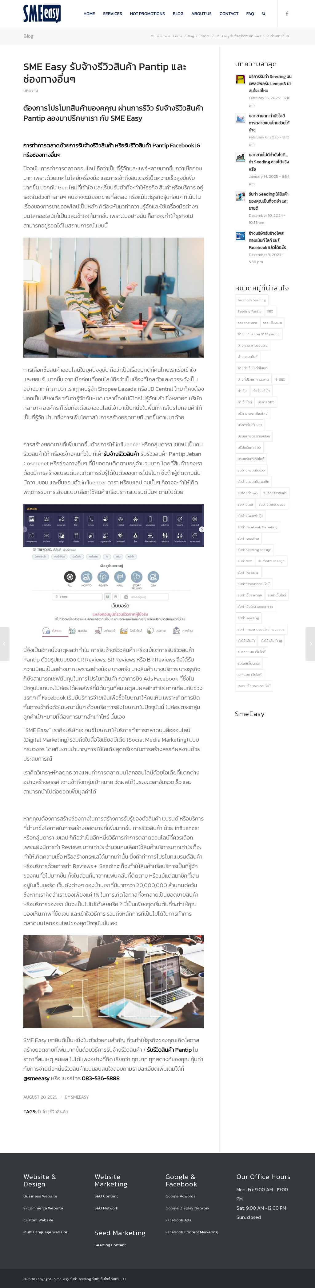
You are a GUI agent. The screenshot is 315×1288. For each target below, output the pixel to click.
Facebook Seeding (252, 299)
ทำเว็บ (242, 390)
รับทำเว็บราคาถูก (250, 595)
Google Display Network (187, 1208)
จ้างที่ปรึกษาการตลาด (253, 379)
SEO (270, 311)
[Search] (263, 14)
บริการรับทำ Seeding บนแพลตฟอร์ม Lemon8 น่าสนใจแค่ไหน (270, 83)
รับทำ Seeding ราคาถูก (254, 549)
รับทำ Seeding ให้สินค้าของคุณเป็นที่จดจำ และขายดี (269, 201)
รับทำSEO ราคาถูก (271, 561)
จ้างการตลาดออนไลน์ (253, 345)
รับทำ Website (248, 572)
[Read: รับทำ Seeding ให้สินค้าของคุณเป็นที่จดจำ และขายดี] (240, 196)
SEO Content (106, 1196)
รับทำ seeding (248, 538)
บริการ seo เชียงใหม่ (253, 413)
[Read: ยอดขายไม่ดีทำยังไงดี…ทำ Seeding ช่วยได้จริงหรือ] (240, 157)
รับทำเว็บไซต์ (277, 595)
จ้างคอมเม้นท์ (247, 356)
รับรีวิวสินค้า (246, 640)
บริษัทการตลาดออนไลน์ (254, 436)
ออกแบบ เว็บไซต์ (249, 674)
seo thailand (247, 322)
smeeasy (80, 1097)
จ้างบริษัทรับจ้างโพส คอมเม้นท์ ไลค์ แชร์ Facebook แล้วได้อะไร (267, 240)
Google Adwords (180, 1196)
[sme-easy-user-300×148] (42, 14)
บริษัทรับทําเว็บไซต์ (251, 458)
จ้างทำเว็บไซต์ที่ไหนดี (252, 368)
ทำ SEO (280, 379)
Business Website (40, 1196)
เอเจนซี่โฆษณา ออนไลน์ (254, 686)
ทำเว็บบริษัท (261, 390)
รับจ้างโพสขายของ (272, 504)
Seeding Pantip (249, 311)
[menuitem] (89, 14)
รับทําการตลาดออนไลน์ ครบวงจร (261, 629)
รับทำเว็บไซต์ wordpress (255, 606)
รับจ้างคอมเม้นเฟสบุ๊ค (253, 481)
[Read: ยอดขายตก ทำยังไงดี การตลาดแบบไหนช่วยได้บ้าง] (240, 118)
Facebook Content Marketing (191, 1232)
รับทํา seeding (248, 617)
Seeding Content (110, 1245)
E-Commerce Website (43, 1208)
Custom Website (38, 1220)
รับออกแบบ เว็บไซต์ (251, 652)
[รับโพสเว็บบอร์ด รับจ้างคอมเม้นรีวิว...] (310, 644)
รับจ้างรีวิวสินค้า (52, 1111)
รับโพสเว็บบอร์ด (249, 663)
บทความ (30, 90)
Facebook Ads (178, 1220)
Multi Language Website (45, 1232)
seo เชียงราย (272, 322)
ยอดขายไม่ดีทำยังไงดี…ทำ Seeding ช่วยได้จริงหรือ (269, 162)
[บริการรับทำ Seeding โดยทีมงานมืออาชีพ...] (5, 644)
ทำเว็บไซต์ (245, 402)
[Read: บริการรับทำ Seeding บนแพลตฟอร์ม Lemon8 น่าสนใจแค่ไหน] (240, 79)
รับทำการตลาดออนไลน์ (253, 583)
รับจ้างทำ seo (248, 493)
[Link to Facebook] (287, 13)
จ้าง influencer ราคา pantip (259, 334)
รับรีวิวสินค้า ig (271, 640)
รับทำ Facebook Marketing (257, 527)
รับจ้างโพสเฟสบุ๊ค (250, 515)
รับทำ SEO (245, 561)
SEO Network (106, 1208)
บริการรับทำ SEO (250, 424)
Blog (28, 36)
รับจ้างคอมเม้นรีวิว (251, 470)
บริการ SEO (266, 402)
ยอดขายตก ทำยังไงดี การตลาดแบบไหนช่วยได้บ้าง (269, 123)
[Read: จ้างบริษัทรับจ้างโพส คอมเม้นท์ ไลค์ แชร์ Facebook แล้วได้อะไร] (240, 236)
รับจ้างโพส (245, 504)
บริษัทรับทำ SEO (249, 447)
